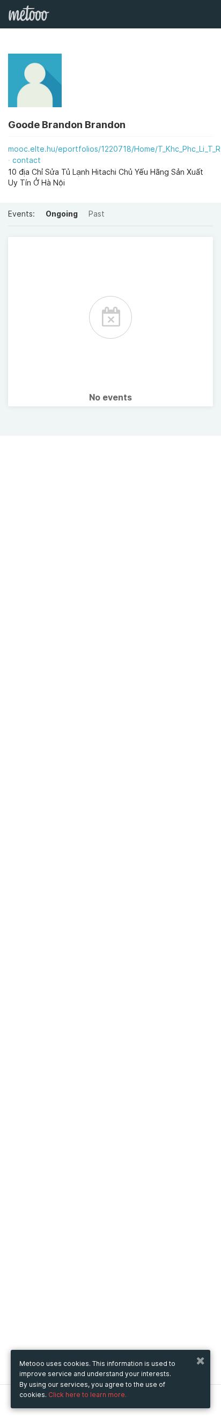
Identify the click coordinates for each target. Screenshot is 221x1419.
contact (26, 160)
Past (97, 213)
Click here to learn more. (87, 1395)
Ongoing (62, 213)
